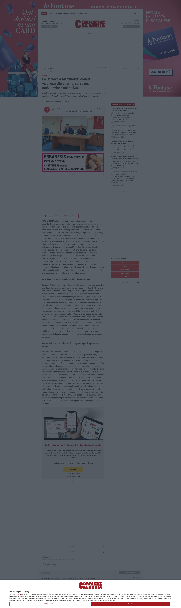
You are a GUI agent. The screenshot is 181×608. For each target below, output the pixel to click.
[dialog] (90, 594)
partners (19, 594)
